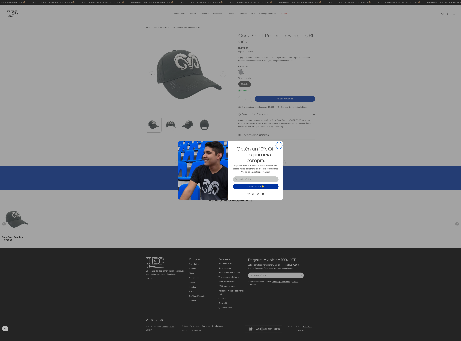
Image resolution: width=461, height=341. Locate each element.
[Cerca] (279, 145)
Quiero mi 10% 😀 (256, 186)
